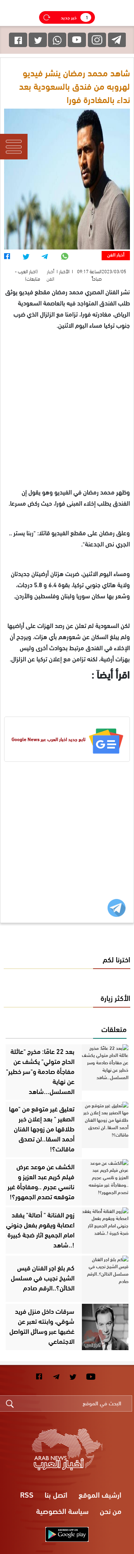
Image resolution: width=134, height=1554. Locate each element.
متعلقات (114, 1028)
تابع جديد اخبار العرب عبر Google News (49, 739)
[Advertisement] (67, 419)
